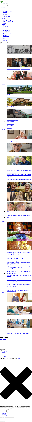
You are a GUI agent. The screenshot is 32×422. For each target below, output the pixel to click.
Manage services (4, 414)
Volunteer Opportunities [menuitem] (6, 36)
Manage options (4, 413)
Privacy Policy (3, 355)
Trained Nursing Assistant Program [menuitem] (7, 39)
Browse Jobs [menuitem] (5, 40)
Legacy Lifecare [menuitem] (5, 12)
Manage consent (2, 421)
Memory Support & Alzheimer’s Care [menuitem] (8, 21)
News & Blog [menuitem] (3, 24)
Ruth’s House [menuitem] (5, 14)
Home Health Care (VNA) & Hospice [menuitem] (8, 22)
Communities (3, 84)
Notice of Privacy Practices (5, 357)
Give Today (1, 6)
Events (3, 220)
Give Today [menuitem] (3, 28)
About (2, 44)
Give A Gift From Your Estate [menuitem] (7, 33)
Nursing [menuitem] (4, 38)
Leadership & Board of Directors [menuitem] (7, 11)
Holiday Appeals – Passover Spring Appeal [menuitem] (8, 34)
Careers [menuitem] (3, 37)
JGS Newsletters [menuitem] (5, 26)
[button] (16, 383)
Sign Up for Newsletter (3, 348)
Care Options (3, 129)
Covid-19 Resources (2, 7)
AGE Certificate (4, 356)
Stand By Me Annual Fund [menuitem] (6, 30)
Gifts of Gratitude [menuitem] (5, 32)
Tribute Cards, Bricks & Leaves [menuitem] (7, 31)
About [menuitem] (2, 9)
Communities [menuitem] (3, 13)
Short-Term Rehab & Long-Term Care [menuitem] (8, 20)
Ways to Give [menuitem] (3, 29)
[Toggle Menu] (0, 43)
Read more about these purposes (6, 415)
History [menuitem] (4, 10)
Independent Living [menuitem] (5, 23)
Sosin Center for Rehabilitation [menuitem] (7, 15)
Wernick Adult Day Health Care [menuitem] (7, 16)
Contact (3, 335)
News (2, 354)
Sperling (19, 358)
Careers (3, 292)
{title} (2, 418)
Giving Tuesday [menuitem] (5, 35)
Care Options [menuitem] (3, 19)
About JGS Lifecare (4, 351)
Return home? (3, 339)
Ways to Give (3, 221)
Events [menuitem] (3, 27)
